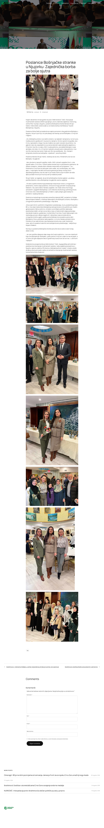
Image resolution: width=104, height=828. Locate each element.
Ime (28, 716)
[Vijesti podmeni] (101, 3)
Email (28, 723)
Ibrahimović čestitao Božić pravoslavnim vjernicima (81, 667)
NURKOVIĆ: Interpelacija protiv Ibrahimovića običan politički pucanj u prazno (34, 791)
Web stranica (30, 731)
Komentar (29, 695)
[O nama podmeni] (59, 3)
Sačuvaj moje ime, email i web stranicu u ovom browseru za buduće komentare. (48, 739)
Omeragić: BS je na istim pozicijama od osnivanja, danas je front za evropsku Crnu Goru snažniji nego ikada (46, 775)
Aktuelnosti (45, 112)
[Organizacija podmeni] (79, 3)
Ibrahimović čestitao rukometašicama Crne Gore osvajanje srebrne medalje (34, 785)
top (28, 650)
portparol (36, 112)
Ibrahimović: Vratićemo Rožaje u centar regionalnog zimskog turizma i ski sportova (32, 667)
